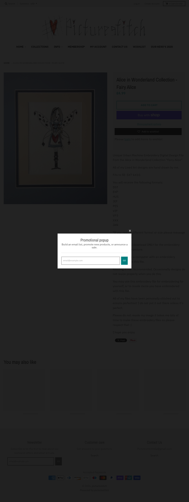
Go (124, 260)
